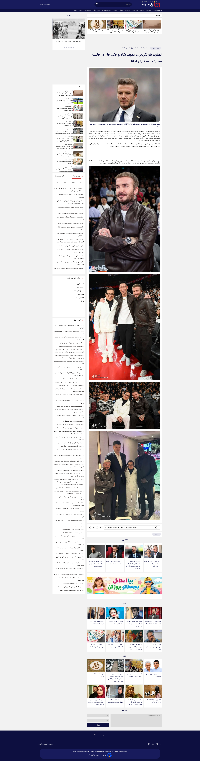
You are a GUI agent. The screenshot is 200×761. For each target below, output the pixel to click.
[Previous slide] (55, 29)
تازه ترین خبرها (80, 298)
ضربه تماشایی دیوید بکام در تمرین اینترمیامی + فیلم (113, 562)
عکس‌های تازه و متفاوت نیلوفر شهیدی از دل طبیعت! (115, 701)
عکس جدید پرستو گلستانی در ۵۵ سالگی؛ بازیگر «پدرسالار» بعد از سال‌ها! (134, 702)
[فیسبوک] (97, 527)
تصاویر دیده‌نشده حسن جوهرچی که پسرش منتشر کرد (153, 647)
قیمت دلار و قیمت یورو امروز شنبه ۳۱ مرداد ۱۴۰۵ (133, 31)
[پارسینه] (150, 4)
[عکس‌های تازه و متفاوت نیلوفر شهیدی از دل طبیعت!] (115, 691)
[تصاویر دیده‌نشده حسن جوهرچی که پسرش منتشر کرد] (153, 636)
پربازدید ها (76, 176)
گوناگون (158, 15)
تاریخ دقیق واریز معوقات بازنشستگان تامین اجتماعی (68, 461)
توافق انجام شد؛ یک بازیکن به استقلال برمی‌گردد (69, 470)
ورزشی (115, 10)
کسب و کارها (78, 10)
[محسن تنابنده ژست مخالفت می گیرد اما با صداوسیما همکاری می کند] (134, 613)
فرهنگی (121, 10)
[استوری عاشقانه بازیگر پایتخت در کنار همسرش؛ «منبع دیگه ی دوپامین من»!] (134, 636)
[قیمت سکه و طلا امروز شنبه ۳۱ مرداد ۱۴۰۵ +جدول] (115, 24)
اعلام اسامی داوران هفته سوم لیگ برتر (64, 102)
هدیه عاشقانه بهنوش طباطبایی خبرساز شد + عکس (69, 587)
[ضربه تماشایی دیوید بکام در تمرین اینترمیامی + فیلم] (115, 551)
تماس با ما (47, 4)
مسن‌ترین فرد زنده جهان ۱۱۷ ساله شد (64, 162)
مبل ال (82, 301)
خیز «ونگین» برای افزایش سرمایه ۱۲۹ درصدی (70, 379)
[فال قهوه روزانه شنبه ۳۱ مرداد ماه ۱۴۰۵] (153, 691)
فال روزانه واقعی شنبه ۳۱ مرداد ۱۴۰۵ (72, 533)
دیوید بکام (156, 534)
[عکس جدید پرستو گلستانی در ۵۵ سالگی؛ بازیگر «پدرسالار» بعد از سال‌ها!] (134, 691)
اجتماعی (128, 10)
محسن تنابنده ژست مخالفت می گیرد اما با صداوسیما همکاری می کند (134, 623)
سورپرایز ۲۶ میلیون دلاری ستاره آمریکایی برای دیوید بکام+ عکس (151, 563)
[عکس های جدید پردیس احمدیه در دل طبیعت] (115, 613)
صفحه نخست (158, 10)
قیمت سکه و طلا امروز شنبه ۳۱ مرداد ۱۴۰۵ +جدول (115, 31)
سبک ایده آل (80, 287)
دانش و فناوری (106, 10)
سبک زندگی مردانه (78, 291)
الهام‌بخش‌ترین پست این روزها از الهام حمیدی (97, 622)
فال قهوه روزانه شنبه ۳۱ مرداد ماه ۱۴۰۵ (154, 701)
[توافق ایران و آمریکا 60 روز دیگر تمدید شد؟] (68, 29)
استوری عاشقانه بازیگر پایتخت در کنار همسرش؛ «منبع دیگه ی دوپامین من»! (134, 647)
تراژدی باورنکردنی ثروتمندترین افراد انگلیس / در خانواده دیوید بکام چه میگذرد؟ (132, 565)
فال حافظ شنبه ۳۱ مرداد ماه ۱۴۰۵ (97, 31)
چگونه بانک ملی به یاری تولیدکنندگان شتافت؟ (70, 346)
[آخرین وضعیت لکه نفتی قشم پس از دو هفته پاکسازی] (78, 169)
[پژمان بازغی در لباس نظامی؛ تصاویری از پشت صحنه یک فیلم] (153, 613)
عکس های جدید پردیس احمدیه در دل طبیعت (116, 622)
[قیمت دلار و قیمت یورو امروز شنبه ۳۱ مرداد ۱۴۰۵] (133, 24)
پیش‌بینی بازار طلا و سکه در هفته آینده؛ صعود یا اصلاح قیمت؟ (64, 155)
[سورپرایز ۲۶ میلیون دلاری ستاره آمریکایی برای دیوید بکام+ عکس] (153, 551)
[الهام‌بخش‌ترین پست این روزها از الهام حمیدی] (96, 613)
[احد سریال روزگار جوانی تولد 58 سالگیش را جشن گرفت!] (115, 636)
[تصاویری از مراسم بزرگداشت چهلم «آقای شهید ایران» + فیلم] (78, 139)
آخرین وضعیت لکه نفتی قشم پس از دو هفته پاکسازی (64, 170)
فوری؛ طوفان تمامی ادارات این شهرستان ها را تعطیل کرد (152, 31)
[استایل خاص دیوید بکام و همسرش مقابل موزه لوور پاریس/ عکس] (96, 551)
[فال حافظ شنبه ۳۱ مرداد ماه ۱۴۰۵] (97, 24)
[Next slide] (83, 29)
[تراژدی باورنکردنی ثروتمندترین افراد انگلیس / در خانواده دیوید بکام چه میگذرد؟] (134, 551)
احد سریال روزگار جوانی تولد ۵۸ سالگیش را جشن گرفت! (115, 646)
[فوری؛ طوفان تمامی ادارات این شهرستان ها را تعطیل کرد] (152, 24)
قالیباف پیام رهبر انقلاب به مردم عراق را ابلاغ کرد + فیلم (68, 574)
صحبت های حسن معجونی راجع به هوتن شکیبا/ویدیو (68, 382)
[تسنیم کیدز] (124, 586)
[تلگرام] (93, 527)
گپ (160, 744)
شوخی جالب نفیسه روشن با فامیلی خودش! (70, 213)
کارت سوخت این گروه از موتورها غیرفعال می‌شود (69, 443)
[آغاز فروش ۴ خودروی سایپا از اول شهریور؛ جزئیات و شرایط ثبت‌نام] (78, 146)
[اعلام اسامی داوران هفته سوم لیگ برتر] (78, 101)
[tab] (73, 47)
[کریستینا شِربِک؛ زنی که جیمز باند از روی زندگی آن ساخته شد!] (78, 116)
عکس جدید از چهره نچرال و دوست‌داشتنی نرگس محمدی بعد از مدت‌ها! (96, 702)
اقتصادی (149, 10)
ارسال (98, 725)
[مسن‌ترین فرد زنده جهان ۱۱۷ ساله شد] (78, 161)
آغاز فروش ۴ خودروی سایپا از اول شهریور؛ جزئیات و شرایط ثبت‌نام (64, 147)
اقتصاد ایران (80, 284)
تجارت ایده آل (80, 294)
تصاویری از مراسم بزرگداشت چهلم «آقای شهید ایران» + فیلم (64, 140)
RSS (41, 4)
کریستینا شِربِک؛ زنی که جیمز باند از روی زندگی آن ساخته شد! (63, 117)
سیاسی (142, 10)
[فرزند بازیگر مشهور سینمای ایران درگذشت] (153, 665)
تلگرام (152, 744)
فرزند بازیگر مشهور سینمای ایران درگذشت (153, 675)
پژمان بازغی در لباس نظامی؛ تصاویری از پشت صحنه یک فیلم (153, 623)
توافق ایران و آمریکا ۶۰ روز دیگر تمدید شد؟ (69, 41)
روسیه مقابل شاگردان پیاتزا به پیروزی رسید (71, 590)
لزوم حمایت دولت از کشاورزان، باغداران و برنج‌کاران (69, 425)
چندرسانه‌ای (87, 10)
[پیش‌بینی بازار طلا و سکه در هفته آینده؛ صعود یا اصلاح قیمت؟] (78, 154)
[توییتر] (90, 527)
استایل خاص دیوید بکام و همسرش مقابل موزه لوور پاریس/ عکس (95, 563)
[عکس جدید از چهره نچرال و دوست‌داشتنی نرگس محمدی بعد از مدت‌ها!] (96, 691)
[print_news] (100, 527)
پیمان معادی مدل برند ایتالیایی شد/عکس (70, 223)
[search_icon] (97, 4)
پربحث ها (58, 176)
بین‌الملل (135, 10)
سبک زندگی (96, 10)
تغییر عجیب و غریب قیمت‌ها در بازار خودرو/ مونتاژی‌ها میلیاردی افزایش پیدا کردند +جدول (115, 677)
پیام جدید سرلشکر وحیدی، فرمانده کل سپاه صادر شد (68, 554)
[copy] (156, 527)
